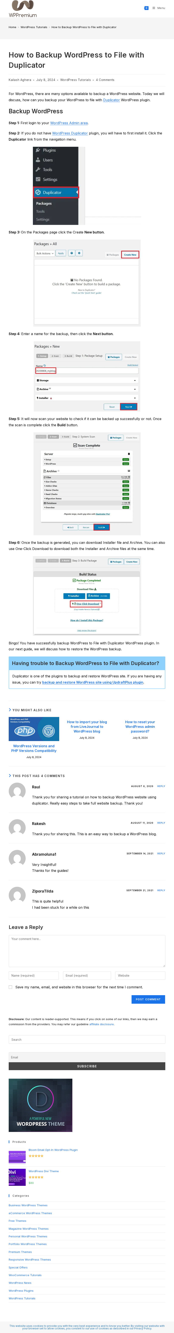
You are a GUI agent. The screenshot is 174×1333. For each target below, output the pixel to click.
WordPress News (20, 1282)
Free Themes (17, 1220)
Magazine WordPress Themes (29, 1228)
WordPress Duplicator (70, 133)
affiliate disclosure (101, 1024)
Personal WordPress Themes (28, 1236)
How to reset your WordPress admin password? (140, 727)
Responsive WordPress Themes (30, 1259)
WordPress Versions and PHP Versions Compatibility (33, 748)
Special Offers (18, 1267)
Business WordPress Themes (28, 1205)
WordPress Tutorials (75, 80)
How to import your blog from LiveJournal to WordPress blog (87, 727)
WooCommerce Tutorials (25, 1275)
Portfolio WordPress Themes (28, 1244)
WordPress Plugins (21, 1290)
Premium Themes (20, 1252)
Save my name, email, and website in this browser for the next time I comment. (79, 987)
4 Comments (105, 80)
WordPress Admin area (69, 123)
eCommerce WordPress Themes (30, 1213)
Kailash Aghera (20, 80)
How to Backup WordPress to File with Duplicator (84, 27)
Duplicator (111, 100)
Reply (161, 786)
